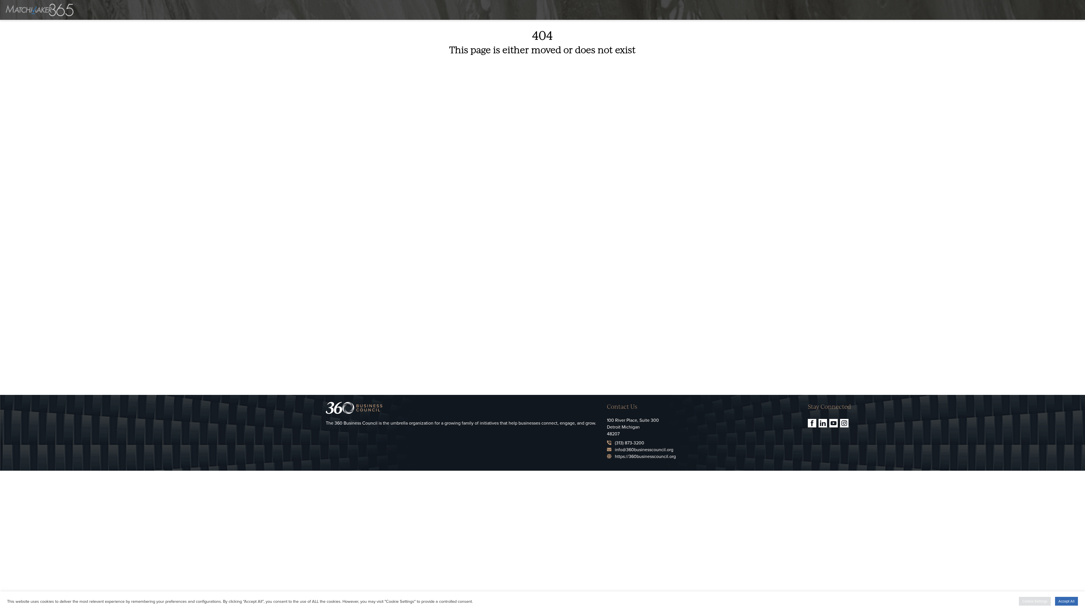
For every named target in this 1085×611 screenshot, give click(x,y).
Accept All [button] (1066, 601)
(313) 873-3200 (629, 443)
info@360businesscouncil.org (644, 449)
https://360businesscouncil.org (645, 456)
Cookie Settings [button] (1034, 601)
